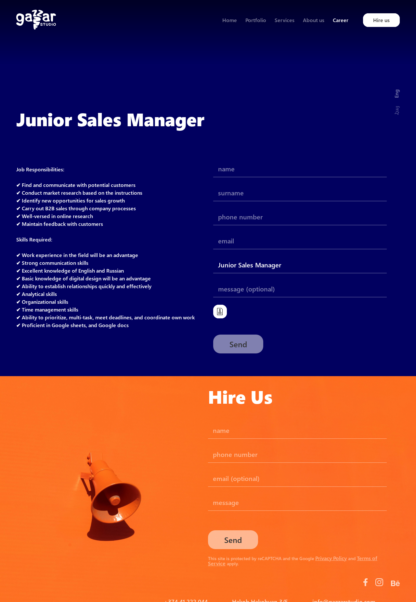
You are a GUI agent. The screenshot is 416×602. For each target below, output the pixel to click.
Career (340, 20)
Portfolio (255, 20)
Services (284, 20)
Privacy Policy (331, 558)
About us (313, 20)
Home (229, 20)
